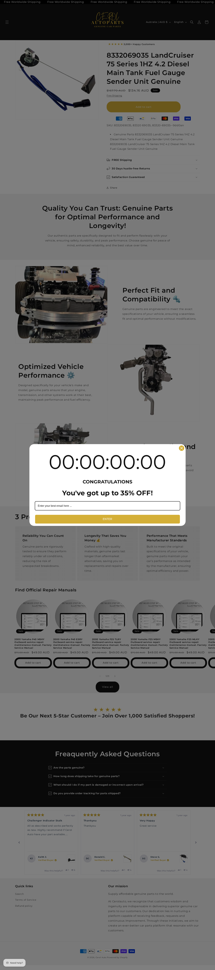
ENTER (107, 519)
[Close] (182, 448)
